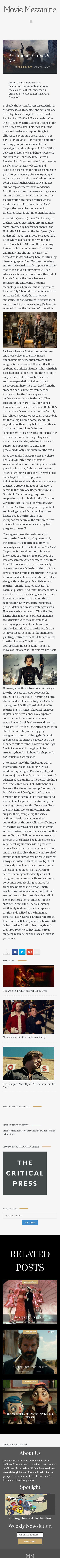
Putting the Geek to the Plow (30, 1518)
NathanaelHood (30, 1282)
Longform (14, 50)
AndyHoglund (30, 1332)
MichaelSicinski (30, 1382)
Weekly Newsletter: (30, 1526)
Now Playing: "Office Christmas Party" (24, 1037)
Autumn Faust (25, 67)
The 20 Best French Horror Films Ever (25, 990)
